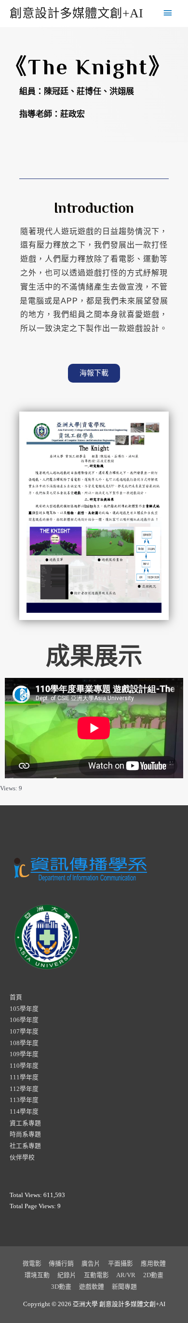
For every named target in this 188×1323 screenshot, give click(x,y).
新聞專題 (124, 1286)
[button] (94, 373)
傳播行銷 (61, 1263)
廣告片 (90, 1263)
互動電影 (96, 1275)
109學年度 (24, 1054)
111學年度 (24, 1077)
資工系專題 (25, 1123)
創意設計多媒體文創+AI (76, 13)
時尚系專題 (25, 1134)
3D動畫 (61, 1286)
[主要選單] (167, 13)
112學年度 (24, 1089)
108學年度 (24, 1043)
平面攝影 (120, 1263)
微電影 (32, 1263)
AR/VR (125, 1275)
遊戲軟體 (91, 1286)
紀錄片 (66, 1275)
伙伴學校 (22, 1157)
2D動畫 (153, 1275)
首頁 (16, 997)
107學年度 (24, 1031)
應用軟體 (153, 1263)
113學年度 (24, 1100)
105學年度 (24, 1009)
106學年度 (24, 1020)
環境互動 (37, 1275)
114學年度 (24, 1111)
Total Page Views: (33, 1206)
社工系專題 (25, 1146)
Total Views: (26, 1195)
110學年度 (24, 1065)
